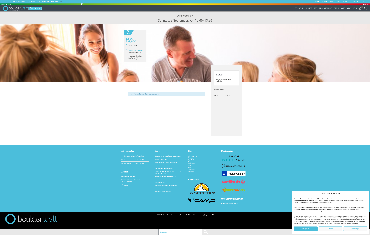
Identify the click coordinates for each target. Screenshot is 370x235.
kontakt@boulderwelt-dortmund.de (166, 162)
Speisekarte (191, 169)
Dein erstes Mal (192, 156)
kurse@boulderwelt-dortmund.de (165, 177)
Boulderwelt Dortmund (136, 50)
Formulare (191, 158)
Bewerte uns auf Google (163, 191)
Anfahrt (125, 185)
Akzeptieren (305, 228)
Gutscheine (191, 164)
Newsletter (191, 171)
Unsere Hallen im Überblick (230, 203)
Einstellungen (355, 228)
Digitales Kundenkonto (194, 160)
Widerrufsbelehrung (198, 215)
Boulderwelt (164, 215)
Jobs (189, 167)
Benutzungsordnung (174, 215)
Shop (189, 162)
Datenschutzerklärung (186, 215)
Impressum (208, 215)
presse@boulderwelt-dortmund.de (166, 185)
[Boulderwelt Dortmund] (22, 8)
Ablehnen (330, 228)
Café (189, 165)
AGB (213, 215)
